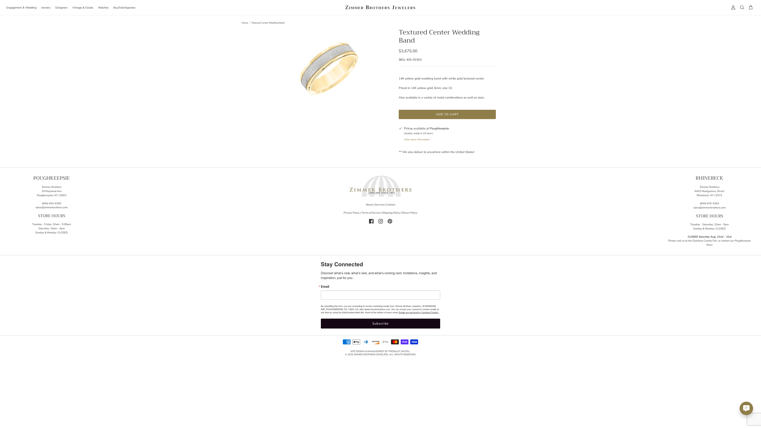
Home (245, 22)
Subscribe (380, 323)
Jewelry (46, 8)
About (369, 204)
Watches (103, 8)
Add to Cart (447, 114)
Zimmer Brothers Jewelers (371, 354)
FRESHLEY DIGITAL (399, 351)
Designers (61, 8)
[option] (327, 68)
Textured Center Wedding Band (268, 22)
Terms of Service (370, 213)
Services (379, 204)
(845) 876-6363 (709, 203)
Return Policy (409, 213)
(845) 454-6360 (51, 203)
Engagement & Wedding (21, 8)
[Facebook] (371, 221)
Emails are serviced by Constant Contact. (419, 312)
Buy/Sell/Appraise (124, 8)
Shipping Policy (391, 213)
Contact (390, 204)
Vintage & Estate (82, 8)
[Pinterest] (390, 221)
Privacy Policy (352, 213)
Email (325, 286)
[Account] (732, 7)
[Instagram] (380, 221)
